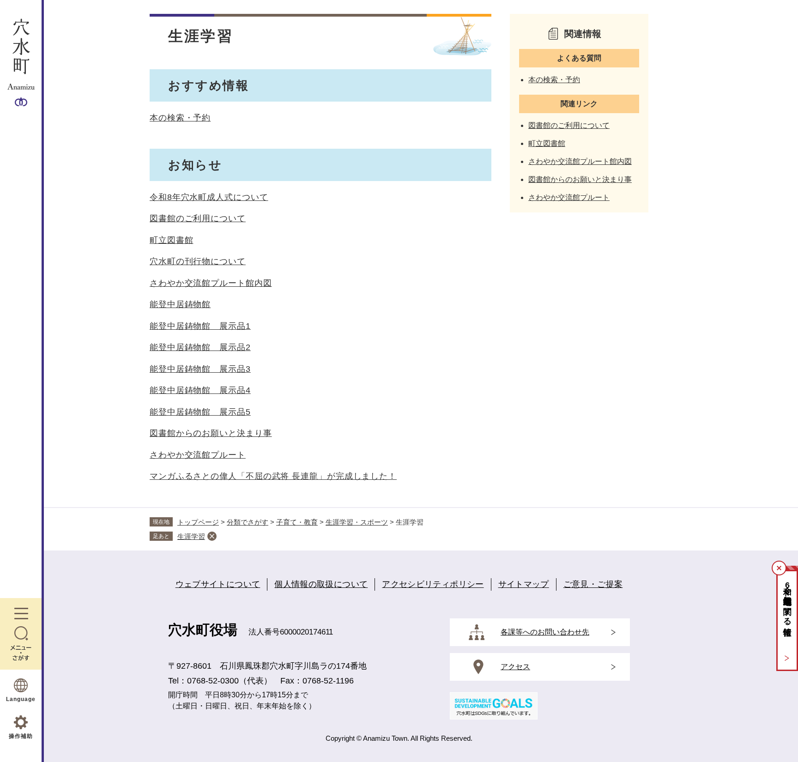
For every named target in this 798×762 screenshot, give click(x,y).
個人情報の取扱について (321, 584)
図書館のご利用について (198, 218)
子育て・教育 (297, 522)
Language (21, 699)
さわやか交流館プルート (198, 455)
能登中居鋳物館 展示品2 (200, 347)
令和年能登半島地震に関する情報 (787, 601)
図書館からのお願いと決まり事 (211, 433)
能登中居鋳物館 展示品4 (200, 390)
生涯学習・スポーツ (357, 522)
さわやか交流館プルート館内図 (211, 283)
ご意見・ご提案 (593, 584)
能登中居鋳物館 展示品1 (200, 326)
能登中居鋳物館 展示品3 (200, 369)
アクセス (515, 667)
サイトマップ (523, 584)
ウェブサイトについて (217, 584)
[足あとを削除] (212, 536)
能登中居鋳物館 (180, 304)
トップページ (198, 522)
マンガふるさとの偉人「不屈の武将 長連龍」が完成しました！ (273, 476)
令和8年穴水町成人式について (209, 197)
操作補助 (21, 736)
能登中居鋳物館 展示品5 (200, 412)
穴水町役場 (202, 629)
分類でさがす (247, 522)
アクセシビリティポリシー (433, 584)
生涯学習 (191, 536)
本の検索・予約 (180, 117)
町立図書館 (171, 240)
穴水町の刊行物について (198, 261)
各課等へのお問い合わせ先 (545, 632)
